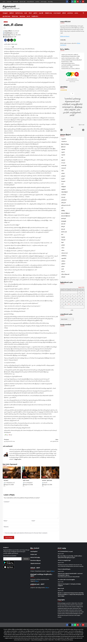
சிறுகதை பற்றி (22, 1)
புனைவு (76, 13)
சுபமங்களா (63, 194)
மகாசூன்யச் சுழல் (67, 560)
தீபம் (62, 234)
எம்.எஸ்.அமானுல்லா (71, 579)
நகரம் (71, 551)
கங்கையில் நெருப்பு (66, 569)
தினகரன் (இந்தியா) (65, 213)
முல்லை (63, 266)
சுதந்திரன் (63, 189)
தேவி (62, 242)
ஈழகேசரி (63, 149)
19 (69, 301)
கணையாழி (63, 165)
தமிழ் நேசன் (64, 199)
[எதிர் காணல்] (31, 472)
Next (83, 130)
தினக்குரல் (63, 218)
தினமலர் (63, 229)
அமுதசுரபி (63, 138)
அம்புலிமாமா (64, 141)
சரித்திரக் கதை (48, 13)
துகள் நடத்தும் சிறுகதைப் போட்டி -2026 (70, 58)
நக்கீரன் (63, 245)
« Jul (72, 310)
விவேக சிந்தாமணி (65, 274)
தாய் (62, 207)
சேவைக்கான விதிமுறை (35, 560)
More (52, 571)
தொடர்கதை (22, 16)
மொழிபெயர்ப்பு (35, 16)
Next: (54, 440)
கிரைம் (30, 13)
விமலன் (45, 482)
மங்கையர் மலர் (64, 253)
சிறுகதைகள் (9, 6)
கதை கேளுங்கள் (33, 551)
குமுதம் (63, 178)
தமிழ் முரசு (63, 202)
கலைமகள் (63, 168)
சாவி (62, 183)
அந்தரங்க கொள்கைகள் (35, 563)
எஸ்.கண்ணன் (15, 31)
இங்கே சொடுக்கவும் (64, 36)
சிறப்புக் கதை (15, 16)
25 (65, 304)
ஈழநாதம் (63, 154)
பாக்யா (62, 247)
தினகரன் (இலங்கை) (65, 215)
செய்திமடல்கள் (33, 554)
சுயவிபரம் (37, 1)
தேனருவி (63, 239)
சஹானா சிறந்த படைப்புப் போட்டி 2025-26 (70, 68)
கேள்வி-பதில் (15, 1)
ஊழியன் (63, 160)
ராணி (62, 268)
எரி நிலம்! (6, 480)
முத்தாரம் (63, 263)
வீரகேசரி (63, 276)
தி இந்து (63, 210)
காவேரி (63, 173)
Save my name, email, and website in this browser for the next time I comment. (26, 533)
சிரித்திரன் (63, 186)
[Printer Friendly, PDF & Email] (8, 435)
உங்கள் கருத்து (43, 1)
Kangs (59, 569)
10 (62, 298)
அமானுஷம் (5, 13)
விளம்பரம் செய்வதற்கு (35, 557)
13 (72, 298)
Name (6, 520)
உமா (62, 157)
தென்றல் (63, 237)
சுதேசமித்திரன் (64, 191)
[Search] (83, 13)
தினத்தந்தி (63, 221)
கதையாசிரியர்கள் (30, 1)
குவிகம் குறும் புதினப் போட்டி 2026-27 (69, 54)
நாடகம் (28, 16)
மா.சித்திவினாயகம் (10, 482)
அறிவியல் (11, 13)
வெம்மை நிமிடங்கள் (47, 480)
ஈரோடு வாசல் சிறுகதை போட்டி (68, 63)
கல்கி (62, 170)
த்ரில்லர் (64, 13)
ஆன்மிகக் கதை (19, 13)
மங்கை (62, 250)
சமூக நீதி (41, 13)
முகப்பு (4, 1)
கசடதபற (63, 162)
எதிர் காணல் (26, 480)
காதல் (25, 13)
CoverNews (63, 639)
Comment (7, 501)
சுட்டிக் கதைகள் (57, 13)
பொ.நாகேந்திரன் (28, 482)
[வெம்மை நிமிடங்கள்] (50, 472)
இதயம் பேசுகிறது (65, 144)
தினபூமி (63, 226)
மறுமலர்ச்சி (63, 258)
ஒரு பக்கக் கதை (6, 16)
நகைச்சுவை (70, 13)
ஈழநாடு (63, 152)
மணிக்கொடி (64, 255)
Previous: (9, 440)
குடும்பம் (35, 13)
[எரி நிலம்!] (12, 472)
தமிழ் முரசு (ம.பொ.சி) (65, 205)
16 (82, 298)
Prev (61, 130)
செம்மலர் (63, 197)
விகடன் (63, 271)
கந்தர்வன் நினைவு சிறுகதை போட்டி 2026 (70, 56)
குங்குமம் (63, 175)
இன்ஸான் (63, 146)
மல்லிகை (63, 260)
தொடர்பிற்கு (50, 1)
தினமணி (63, 223)
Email (33, 520)
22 (79, 301)
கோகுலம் (63, 181)
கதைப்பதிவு (9, 1)
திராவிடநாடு (64, 231)
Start (71, 127)
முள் (63, 588)
